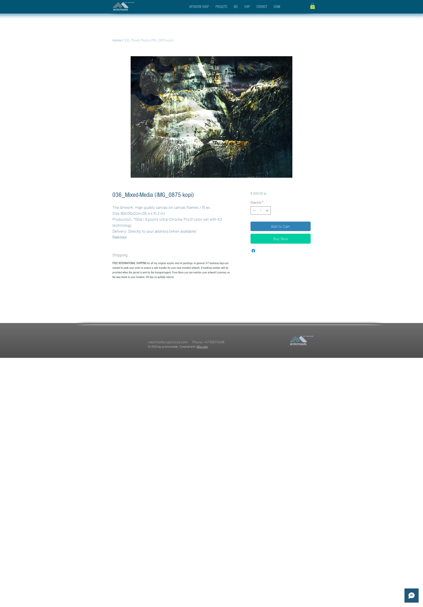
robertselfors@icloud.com (168, 342)
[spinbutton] (261, 210)
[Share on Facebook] (253, 250)
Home (116, 40)
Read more (119, 236)
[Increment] (267, 210)
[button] (312, 6)
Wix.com (202, 346)
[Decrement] (254, 210)
